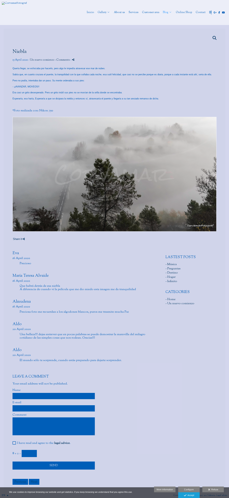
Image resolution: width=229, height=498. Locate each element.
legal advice (62, 443)
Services (133, 12)
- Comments (62, 60)
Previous (20, 482)
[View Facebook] (219, 12)
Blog (165, 12)
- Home (170, 299)
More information (165, 489)
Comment (19, 415)
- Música (171, 264)
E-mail (17, 402)
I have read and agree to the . (43, 443)
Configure (189, 489)
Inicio (90, 12)
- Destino (171, 273)
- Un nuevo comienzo (179, 303)
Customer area (150, 12)
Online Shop (184, 12)
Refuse (214, 489)
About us (119, 12)
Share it (18, 238)
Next (34, 482)
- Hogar (170, 277)
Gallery (102, 12)
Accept (190, 495)
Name (17, 390)
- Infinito (171, 281)
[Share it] (73, 59)
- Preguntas (173, 269)
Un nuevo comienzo (42, 60)
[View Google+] (215, 12)
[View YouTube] (223, 12)
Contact (201, 12)
